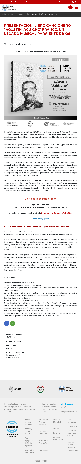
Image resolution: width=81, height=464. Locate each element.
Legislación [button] (51, 2)
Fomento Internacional (58, 438)
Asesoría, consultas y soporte (29, 431)
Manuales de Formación (44, 442)
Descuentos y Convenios (44, 432)
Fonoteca (56, 433)
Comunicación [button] (37, 2)
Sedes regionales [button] (22, 2)
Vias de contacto (67, 404)
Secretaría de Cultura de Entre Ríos (56, 213)
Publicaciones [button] (64, 2)
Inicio (4, 14)
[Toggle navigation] (76, 8)
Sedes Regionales (72, 420)
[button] (6, 323)
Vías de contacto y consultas (28, 422)
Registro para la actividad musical (72, 433)
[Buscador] (70, 7)
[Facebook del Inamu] (76, 2)
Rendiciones (72, 426)
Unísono (56, 429)
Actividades (12, 14)
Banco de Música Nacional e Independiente (73, 446)
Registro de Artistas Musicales (43, 422)
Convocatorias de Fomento (30, 451)
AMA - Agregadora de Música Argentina (29, 442)
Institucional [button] (7, 2)
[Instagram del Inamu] (73, 2)
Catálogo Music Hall (57, 420)
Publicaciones (44, 450)
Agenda (22, 14)
